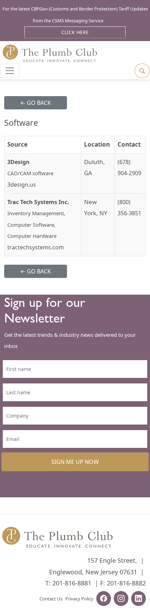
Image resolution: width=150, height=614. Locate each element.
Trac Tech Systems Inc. (38, 202)
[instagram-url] (121, 599)
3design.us (21, 184)
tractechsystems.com (35, 247)
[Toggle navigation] (10, 71)
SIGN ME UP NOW (75, 462)
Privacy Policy (79, 599)
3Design (18, 162)
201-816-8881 (71, 583)
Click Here (75, 32)
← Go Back (35, 103)
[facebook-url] (103, 599)
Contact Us (50, 599)
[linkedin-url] (138, 599)
